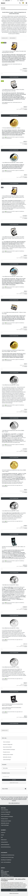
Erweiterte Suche (14, 782)
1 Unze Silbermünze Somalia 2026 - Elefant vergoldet (12, 162)
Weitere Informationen (14, 893)
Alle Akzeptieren (14, 890)
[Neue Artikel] (25, 789)
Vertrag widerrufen (4, 842)
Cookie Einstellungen (7, 759)
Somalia (9, 631)
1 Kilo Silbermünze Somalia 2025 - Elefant (10, 584)
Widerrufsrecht (4, 839)
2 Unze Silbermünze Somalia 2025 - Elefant (10, 510)
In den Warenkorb (14, 77)
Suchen (14, 779)
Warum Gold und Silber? (7, 747)
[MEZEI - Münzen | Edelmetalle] (2, 3)
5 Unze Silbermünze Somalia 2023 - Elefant (10, 628)
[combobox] (5, 38)
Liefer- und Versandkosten (6, 862)
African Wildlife (17, 630)
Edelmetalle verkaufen (7, 757)
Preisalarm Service (6, 752)
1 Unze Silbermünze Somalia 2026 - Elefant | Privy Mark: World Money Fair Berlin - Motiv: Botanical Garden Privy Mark (13, 238)
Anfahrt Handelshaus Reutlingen (9, 749)
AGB (2, 837)
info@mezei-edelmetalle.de (9, 876)
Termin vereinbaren (6, 741)
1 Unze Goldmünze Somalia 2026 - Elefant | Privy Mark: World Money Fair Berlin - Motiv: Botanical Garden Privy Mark (13, 197)
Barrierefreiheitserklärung (5, 846)
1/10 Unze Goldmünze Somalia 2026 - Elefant (11, 127)
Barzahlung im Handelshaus (6, 859)
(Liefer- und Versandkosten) (7, 138)
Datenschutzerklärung (21, 887)
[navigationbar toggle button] (26, 3)
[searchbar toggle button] (19, 3)
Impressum (3, 832)
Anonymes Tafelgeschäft (7, 744)
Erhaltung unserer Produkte (8, 754)
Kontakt (2, 834)
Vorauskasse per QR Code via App (7, 857)
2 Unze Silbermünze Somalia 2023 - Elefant (10, 667)
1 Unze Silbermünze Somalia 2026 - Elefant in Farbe (12, 276)
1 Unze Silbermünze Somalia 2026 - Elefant (10, 384)
